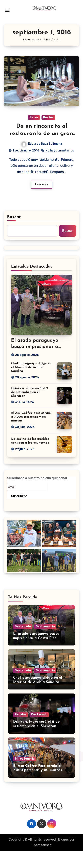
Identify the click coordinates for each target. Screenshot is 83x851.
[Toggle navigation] (7, 10)
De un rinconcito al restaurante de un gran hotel (41, 134)
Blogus (63, 839)
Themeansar (41, 845)
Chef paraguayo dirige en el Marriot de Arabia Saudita (31, 367)
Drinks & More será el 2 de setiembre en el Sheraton (29, 392)
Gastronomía (45, 626)
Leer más (41, 184)
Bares (34, 117)
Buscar (14, 217)
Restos (48, 117)
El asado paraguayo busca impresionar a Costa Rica (34, 346)
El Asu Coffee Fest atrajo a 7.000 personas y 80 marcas (31, 416)
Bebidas (20, 714)
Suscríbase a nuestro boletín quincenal (37, 478)
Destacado (23, 626)
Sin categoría (25, 758)
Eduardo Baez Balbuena (45, 143)
